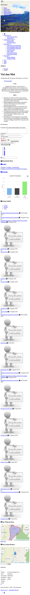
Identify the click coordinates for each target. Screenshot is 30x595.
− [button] (2, 529)
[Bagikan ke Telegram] (4, 152)
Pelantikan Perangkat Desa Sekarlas (10, 213)
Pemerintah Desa (11, 42)
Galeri (4, 164)
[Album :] (3, 167)
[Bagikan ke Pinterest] (4, 153)
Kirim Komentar (5, 144)
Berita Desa (7, 9)
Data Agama (10, 51)
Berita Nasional (8, 12)
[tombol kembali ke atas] (1, 584)
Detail (9, 564)
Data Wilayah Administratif (14, 45)
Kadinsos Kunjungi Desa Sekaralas (9, 217)
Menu (3, 66)
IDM (5, 63)
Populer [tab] (6, 207)
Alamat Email (4, 136)
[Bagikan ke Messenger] (4, 155)
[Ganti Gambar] (14, 141)
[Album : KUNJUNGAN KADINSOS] (11, 169)
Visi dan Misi (10, 41)
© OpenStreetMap (21, 540)
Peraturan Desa (8, 15)
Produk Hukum (11, 57)
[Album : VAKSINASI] (12, 167)
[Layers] (26, 527)
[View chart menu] (28, 176)
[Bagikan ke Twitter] (4, 149)
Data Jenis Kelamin (12, 53)
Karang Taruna (4, 462)
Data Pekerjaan (11, 50)
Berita (5, 8)
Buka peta (3, 541)
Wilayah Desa (4, 252)
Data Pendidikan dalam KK (14, 47)
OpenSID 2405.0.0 (13, 590)
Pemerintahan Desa (9, 39)
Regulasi (6, 55)
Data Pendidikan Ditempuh (14, 48)
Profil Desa (7, 35)
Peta (5, 60)
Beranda (6, 69)
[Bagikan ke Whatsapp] (4, 150)
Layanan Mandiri (5, 18)
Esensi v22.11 (4, 590)
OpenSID (27, 540)
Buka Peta (3, 564)
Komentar (4, 133)
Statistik (5, 172)
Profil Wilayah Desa (12, 36)
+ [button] (2, 527)
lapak (5, 61)
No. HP (3, 138)
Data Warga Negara (12, 54)
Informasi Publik (11, 58)
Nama (3, 135)
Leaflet (15, 540)
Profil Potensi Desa (5, 489)
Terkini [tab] (5, 205)
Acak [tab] (5, 208)
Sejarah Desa (10, 38)
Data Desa (6, 44)
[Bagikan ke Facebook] (4, 147)
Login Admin (14, 18)
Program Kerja (7, 13)
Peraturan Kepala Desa (6, 408)
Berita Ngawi (7, 11)
